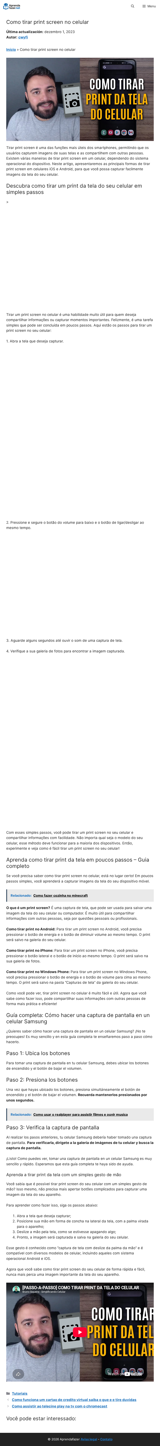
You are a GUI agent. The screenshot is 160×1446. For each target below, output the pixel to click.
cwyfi (23, 37)
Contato (106, 1439)
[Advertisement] (80, 239)
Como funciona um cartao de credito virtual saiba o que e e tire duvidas (74, 1400)
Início (11, 49)
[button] (132, 6)
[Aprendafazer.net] (12, 6)
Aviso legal (89, 1439)
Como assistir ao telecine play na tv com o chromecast (59, 1406)
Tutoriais (20, 1393)
